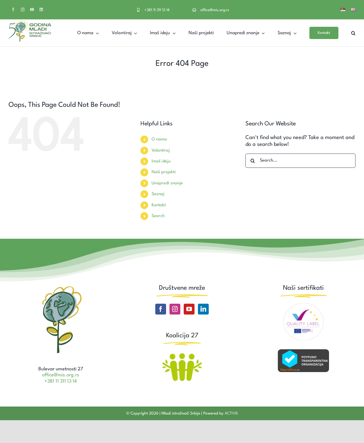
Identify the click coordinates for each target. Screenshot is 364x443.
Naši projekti (164, 172)
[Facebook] (160, 309)
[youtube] (32, 9)
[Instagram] (174, 309)
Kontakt (159, 205)
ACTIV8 (231, 413)
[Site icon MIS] (60, 286)
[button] (353, 32)
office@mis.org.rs (214, 10)
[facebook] (13, 9)
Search (158, 216)
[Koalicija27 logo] (182, 353)
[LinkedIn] (203, 309)
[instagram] (22, 9)
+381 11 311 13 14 (156, 10)
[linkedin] (41, 9)
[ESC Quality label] (303, 305)
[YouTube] (189, 309)
